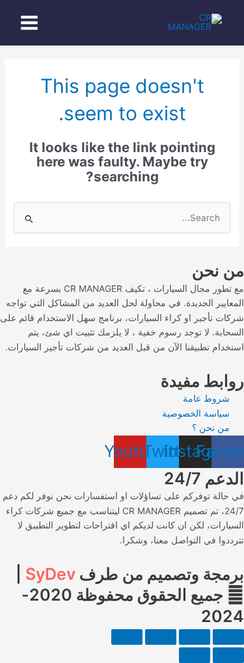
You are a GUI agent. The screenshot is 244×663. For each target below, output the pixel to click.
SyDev (50, 574)
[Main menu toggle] (29, 23)
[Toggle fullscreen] (194, 637)
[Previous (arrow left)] (228, 655)
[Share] (160, 637)
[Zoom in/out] (228, 637)
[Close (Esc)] (126, 637)
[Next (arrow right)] (194, 655)
